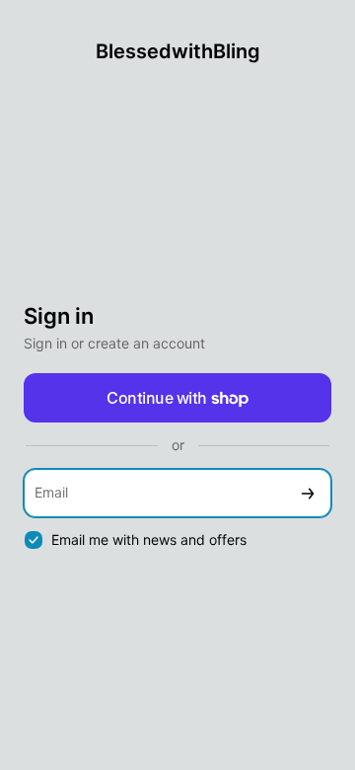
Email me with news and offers (149, 539)
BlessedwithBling (178, 51)
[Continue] (307, 493)
